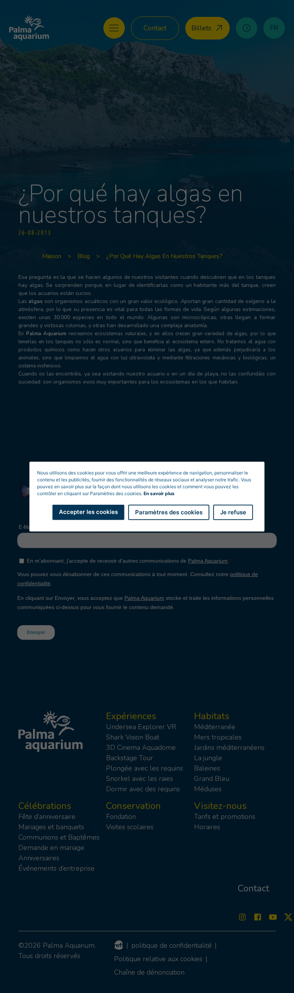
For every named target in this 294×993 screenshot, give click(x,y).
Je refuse (233, 511)
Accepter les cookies (88, 511)
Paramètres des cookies (169, 511)
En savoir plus (159, 493)
